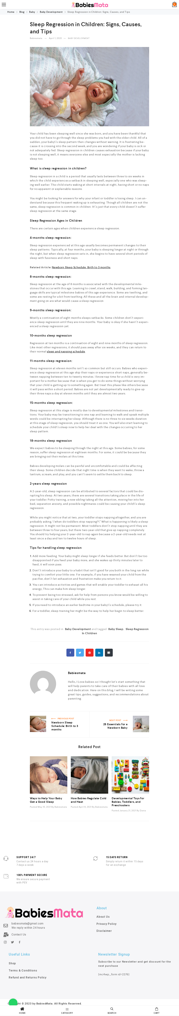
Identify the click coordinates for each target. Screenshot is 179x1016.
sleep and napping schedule (66, 351)
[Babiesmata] (89, 4)
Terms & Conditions (23, 970)
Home (11, 11)
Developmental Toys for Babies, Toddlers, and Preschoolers (128, 801)
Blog (21, 11)
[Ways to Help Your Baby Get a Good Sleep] (48, 775)
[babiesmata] (43, 687)
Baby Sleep (115, 629)
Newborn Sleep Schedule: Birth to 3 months (81, 267)
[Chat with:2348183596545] (13, 1003)
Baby (32, 11)
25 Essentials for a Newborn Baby (127, 713)
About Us (103, 916)
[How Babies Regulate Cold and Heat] (89, 775)
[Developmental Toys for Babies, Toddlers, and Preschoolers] (130, 775)
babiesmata (36, 38)
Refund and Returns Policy (27, 977)
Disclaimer (104, 931)
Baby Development (51, 11)
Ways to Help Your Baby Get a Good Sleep (46, 800)
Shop (12, 963)
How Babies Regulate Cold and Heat (88, 800)
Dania (143, 810)
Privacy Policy (106, 924)
